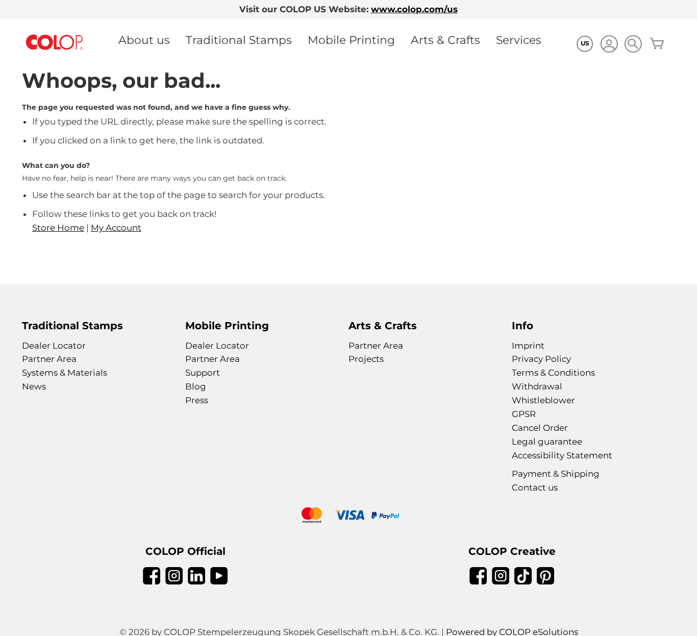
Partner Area (49, 359)
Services (518, 39)
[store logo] (55, 42)
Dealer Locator (54, 345)
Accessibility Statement (562, 455)
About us (144, 39)
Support (202, 373)
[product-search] (633, 43)
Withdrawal (537, 386)
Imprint (528, 345)
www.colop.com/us (414, 9)
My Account (116, 228)
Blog (195, 386)
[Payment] (348, 516)
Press (196, 400)
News (34, 386)
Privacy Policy (541, 359)
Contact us (535, 487)
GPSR (524, 414)
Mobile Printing (351, 39)
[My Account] (609, 45)
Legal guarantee (547, 441)
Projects (366, 359)
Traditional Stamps (239, 39)
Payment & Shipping (556, 474)
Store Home (58, 228)
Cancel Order (540, 428)
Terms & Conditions (553, 373)
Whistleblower (543, 400)
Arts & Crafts (445, 39)
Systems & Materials (64, 373)
